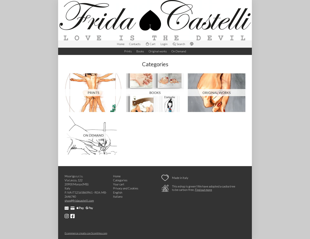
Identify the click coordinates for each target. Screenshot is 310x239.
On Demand (178, 51)
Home (120, 44)
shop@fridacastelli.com (79, 200)
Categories (120, 180)
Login (163, 44)
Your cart (118, 184)
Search (180, 44)
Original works (158, 51)
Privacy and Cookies (125, 188)
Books (140, 51)
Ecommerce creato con (86, 233)
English (117, 192)
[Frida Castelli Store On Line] (155, 20)
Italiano (118, 196)
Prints (128, 51)
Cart (152, 44)
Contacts (134, 44)
